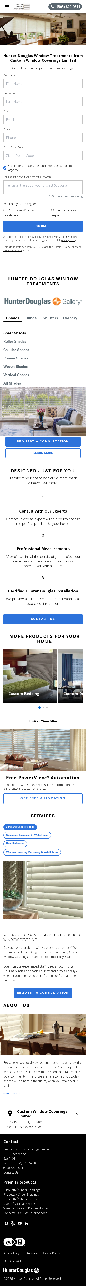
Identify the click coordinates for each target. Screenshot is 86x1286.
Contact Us (43, 619)
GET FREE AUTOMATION (42, 798)
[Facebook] (6, 1223)
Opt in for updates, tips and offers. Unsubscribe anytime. (40, 168)
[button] (6, 6)
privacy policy (68, 240)
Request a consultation (43, 993)
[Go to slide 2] (43, 707)
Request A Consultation (43, 441)
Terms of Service (12, 250)
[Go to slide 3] (47, 707)
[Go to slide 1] (39, 707)
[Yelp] (13, 1223)
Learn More (43, 453)
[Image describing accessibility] (14, 1242)
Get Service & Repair (63, 212)
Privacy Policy (69, 247)
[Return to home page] (25, 7)
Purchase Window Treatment (19, 212)
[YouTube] (20, 1223)
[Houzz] (26, 1223)
